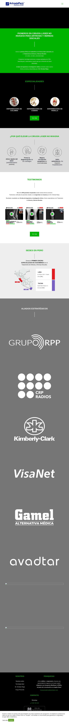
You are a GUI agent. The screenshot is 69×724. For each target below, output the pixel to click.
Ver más (34, 118)
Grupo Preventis (20, 689)
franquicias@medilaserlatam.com (49, 690)
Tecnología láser (20, 684)
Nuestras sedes (20, 681)
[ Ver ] (41, 276)
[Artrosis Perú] (16, 4)
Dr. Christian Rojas (20, 687)
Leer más (5, 720)
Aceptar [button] (11, 720)
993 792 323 (35, 703)
